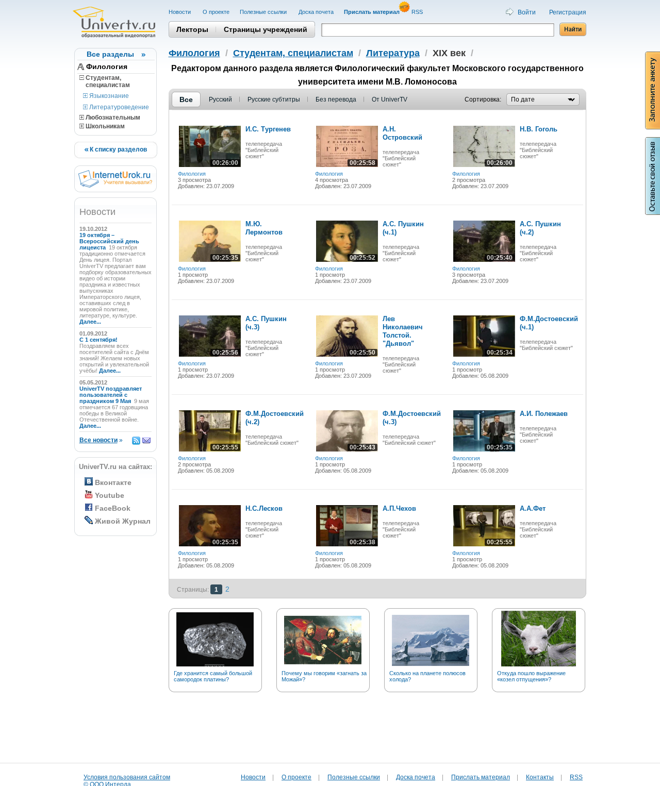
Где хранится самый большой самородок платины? (213, 676)
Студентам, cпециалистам (104, 81)
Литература (393, 53)
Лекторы (192, 29)
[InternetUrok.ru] (115, 185)
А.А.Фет (533, 508)
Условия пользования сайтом (127, 777)
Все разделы (110, 54)
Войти (527, 12)
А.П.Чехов (399, 508)
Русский (220, 99)
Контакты (540, 777)
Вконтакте (113, 482)
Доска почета (316, 12)
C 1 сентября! (99, 340)
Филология (106, 66)
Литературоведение (118, 107)
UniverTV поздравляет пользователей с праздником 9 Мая (110, 395)
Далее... (90, 322)
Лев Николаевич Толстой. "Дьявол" (403, 331)
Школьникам (104, 126)
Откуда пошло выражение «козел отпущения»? (531, 676)
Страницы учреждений (265, 29)
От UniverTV (389, 99)
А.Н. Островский (402, 133)
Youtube (109, 495)
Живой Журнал (123, 521)
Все (186, 99)
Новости (180, 12)
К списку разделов (117, 149)
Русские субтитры (274, 99)
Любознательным (112, 117)
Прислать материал (480, 777)
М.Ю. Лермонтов (264, 228)
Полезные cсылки (264, 12)
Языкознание (108, 95)
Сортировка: (483, 99)
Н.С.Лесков (264, 508)
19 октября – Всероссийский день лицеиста (109, 241)
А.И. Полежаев (544, 413)
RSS (417, 12)
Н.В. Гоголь (538, 129)
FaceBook (112, 508)
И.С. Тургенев (268, 129)
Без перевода (336, 99)
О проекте (216, 12)
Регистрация (567, 12)
